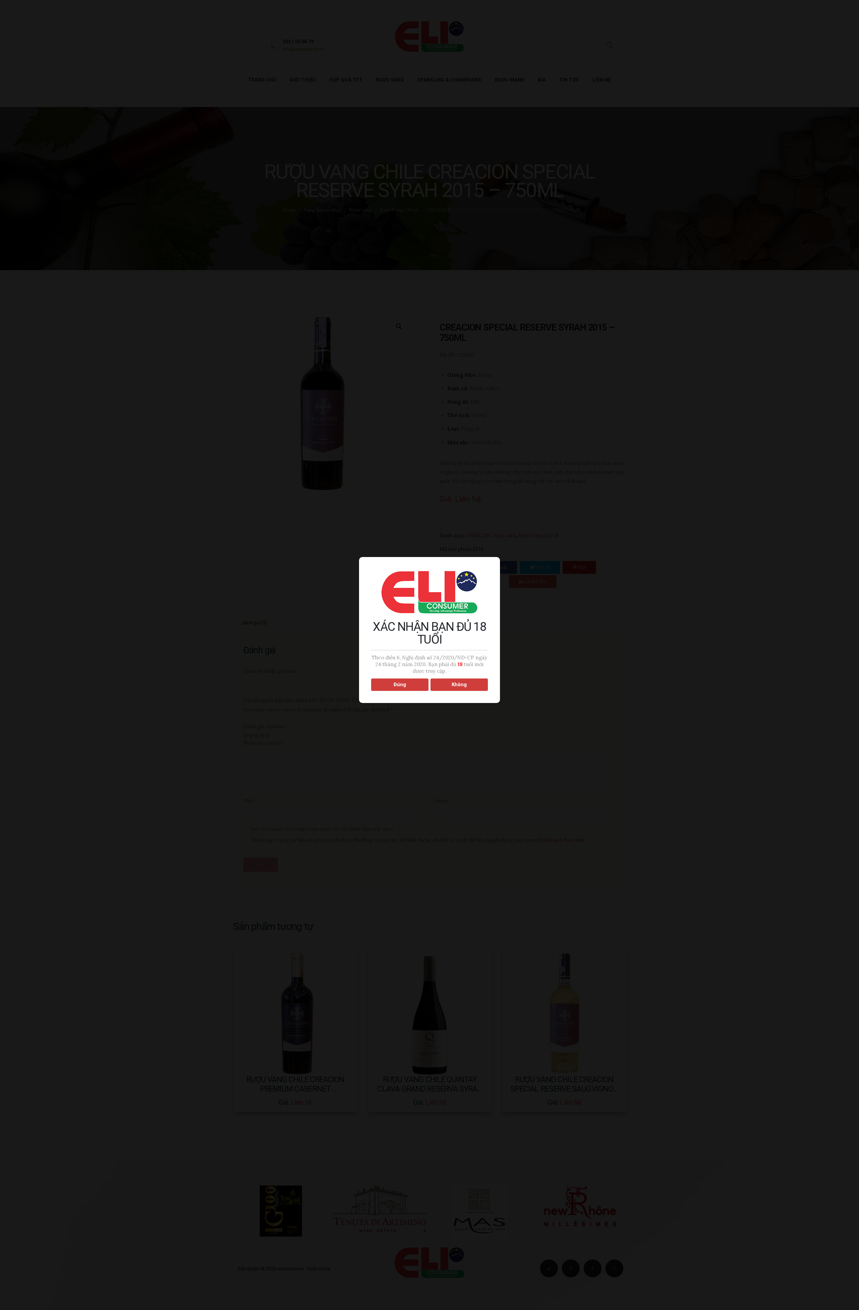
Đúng (400, 685)
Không (459, 685)
